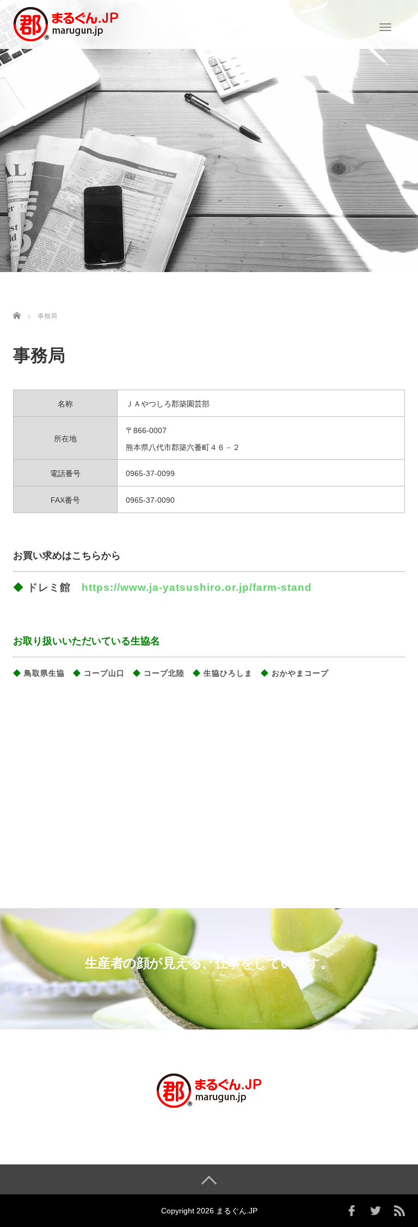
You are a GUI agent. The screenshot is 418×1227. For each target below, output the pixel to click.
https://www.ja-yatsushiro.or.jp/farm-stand (197, 587)
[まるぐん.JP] (66, 23)
